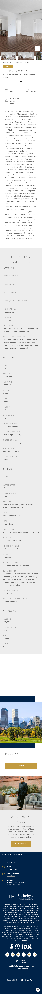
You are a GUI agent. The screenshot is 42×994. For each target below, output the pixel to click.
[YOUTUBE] (18, 954)
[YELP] (24, 954)
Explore (21, 766)
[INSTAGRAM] (13, 954)
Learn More (23, 940)
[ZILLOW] (35, 954)
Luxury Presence (21, 969)
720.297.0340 (11, 876)
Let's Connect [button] (21, 844)
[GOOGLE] (29, 954)
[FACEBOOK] (7, 954)
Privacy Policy (29, 980)
